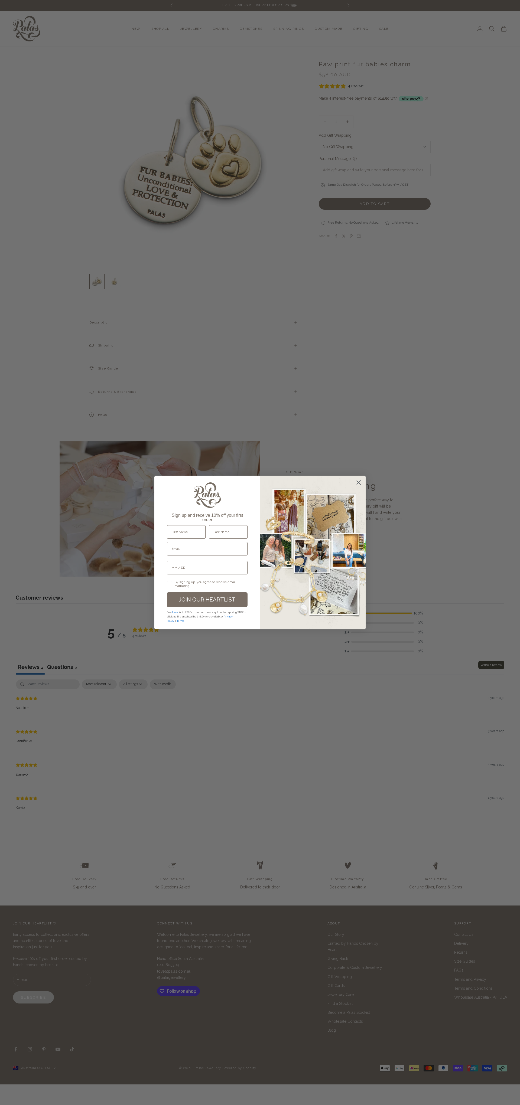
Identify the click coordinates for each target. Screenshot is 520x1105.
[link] (207, 495)
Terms (180, 621)
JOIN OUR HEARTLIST (207, 599)
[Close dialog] (358, 482)
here (175, 612)
